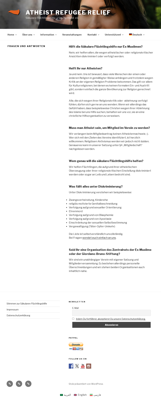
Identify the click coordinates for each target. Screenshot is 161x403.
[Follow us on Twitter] (77, 366)
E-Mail (75, 308)
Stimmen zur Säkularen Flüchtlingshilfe (27, 303)
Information (47, 34)
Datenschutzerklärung (18, 315)
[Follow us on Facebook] (71, 366)
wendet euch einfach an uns (99, 237)
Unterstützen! (113, 34)
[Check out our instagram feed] (88, 366)
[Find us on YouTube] (82, 366)
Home (11, 34)
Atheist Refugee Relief (68, 12)
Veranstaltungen (72, 34)
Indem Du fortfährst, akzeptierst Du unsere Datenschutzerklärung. (111, 319)
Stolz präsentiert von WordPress (86, 383)
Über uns (27, 34)
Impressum (13, 309)
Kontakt (92, 34)
